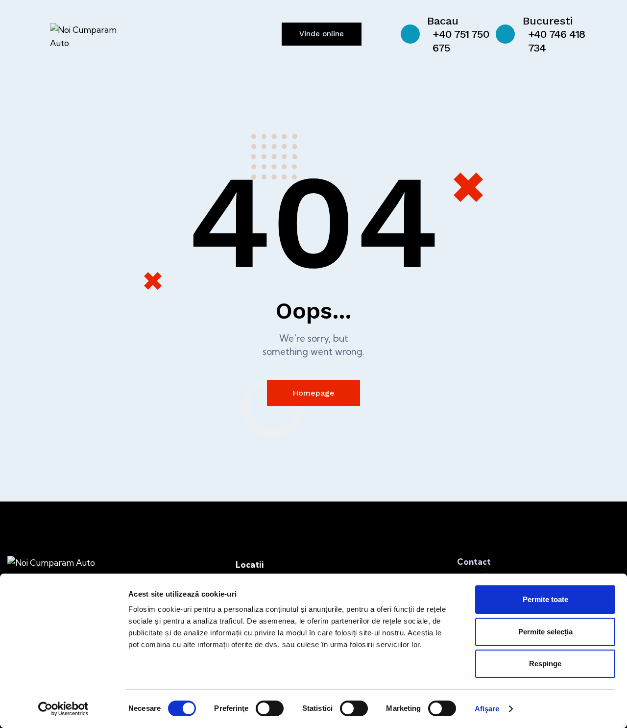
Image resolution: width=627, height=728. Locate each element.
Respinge (545, 663)
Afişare (487, 708)
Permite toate (545, 599)
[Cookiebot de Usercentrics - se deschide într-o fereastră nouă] (63, 709)
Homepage (313, 393)
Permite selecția (545, 632)
